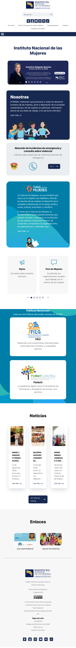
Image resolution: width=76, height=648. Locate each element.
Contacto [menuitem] (65, 25)
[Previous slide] (21, 82)
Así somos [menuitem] (11, 25)
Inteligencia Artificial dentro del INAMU (38, 624)
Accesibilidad (38, 621)
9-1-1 (52, 166)
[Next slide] (47, 82)
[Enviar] (51, 14)
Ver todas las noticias (35, 499)
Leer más (14, 115)
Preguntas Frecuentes (38, 630)
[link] (38, 5)
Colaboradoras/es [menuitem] (52, 25)
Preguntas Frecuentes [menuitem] (38, 28)
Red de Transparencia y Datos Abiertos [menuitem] (30, 25)
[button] (26, 82)
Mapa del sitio (38, 618)
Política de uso (37, 627)
